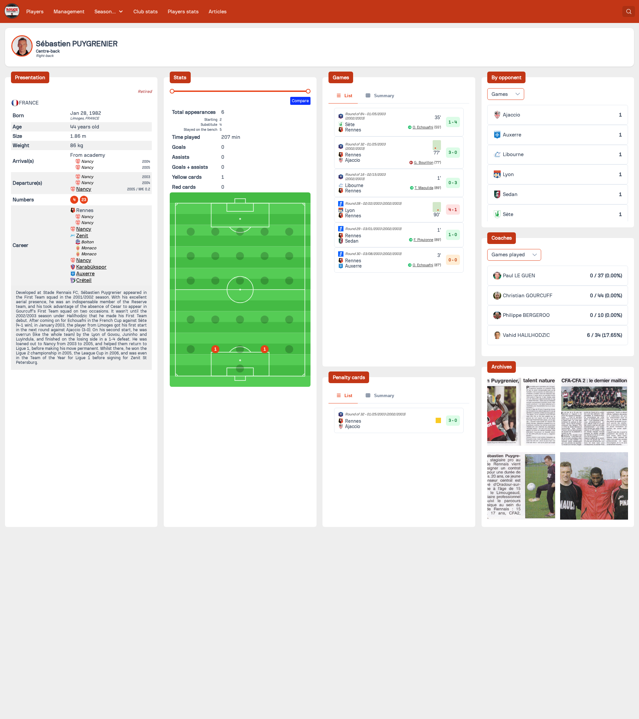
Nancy (87, 161)
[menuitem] (35, 11)
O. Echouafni (423, 127)
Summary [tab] (383, 95)
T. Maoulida (424, 188)
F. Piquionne (423, 240)
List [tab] (347, 95)
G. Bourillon (423, 162)
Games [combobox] (500, 94)
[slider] (172, 91)
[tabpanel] (399, 190)
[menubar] (126, 11)
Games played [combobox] (508, 255)
